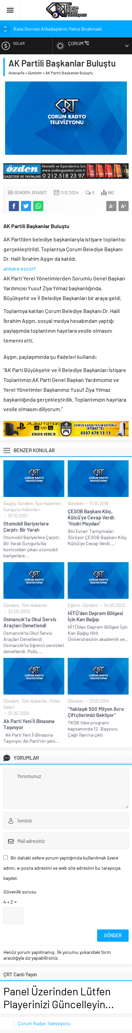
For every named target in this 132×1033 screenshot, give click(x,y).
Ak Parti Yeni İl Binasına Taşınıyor (28, 724)
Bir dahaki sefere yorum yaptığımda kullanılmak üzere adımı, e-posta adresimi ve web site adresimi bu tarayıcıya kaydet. (61, 868)
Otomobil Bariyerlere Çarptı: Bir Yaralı (26, 526)
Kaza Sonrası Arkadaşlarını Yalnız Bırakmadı (58, 29)
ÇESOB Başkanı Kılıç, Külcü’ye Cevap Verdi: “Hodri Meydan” (91, 517)
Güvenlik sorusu (20, 891)
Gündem (35, 72)
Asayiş (9, 503)
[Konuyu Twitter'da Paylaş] (26, 206)
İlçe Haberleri (48, 503)
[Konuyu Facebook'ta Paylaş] (14, 206)
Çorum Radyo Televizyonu (44, 1023)
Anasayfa (16, 72)
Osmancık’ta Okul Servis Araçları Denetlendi (29, 622)
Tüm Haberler (34, 605)
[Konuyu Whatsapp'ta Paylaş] (38, 206)
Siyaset (39, 192)
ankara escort (19, 268)
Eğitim (74, 605)
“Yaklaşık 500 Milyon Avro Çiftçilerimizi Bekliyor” (96, 712)
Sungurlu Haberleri (21, 509)
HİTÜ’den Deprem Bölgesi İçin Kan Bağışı (95, 616)
